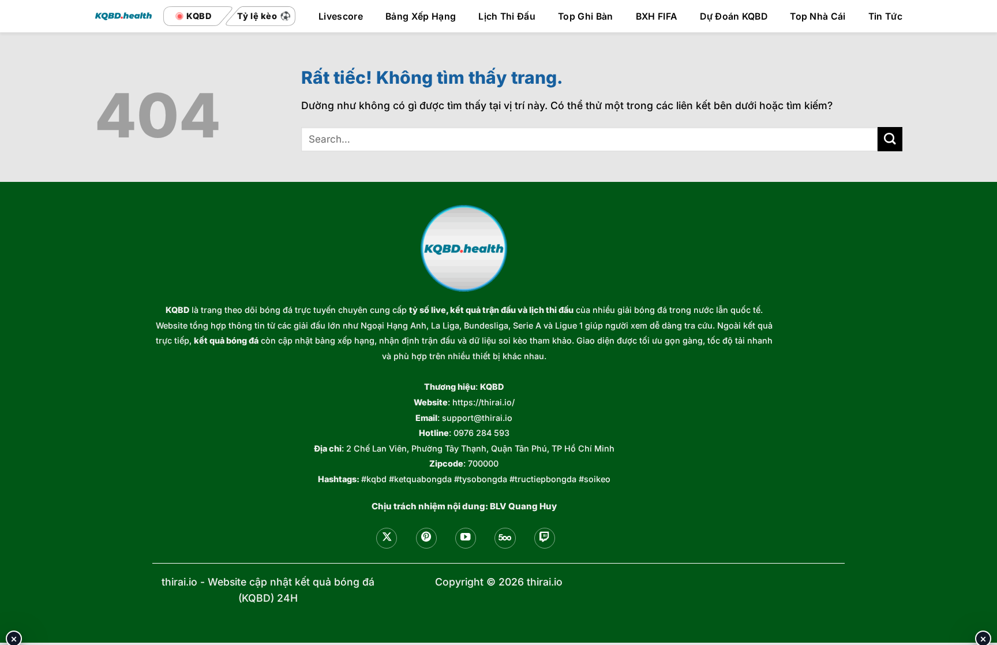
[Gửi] (890, 139)
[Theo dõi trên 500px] (504, 538)
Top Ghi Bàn (585, 16)
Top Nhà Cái (818, 16)
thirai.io (179, 582)
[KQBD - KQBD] (123, 15)
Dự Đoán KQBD (733, 16)
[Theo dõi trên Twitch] (544, 538)
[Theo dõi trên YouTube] (465, 538)
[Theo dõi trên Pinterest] (426, 538)
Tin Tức (885, 16)
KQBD (177, 310)
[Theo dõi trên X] (386, 538)
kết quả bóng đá (226, 340)
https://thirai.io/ (483, 402)
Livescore (340, 16)
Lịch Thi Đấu (506, 16)
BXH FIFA (657, 16)
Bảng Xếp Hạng (420, 16)
